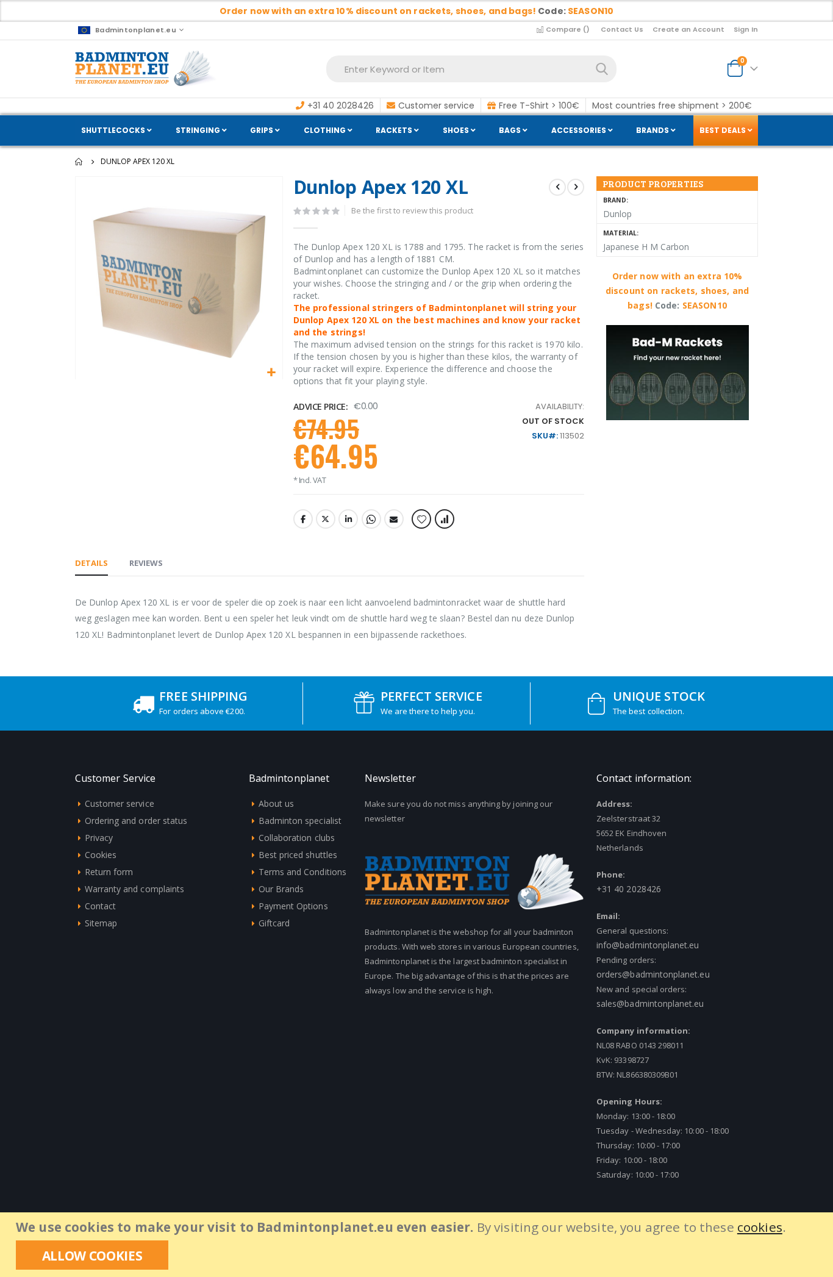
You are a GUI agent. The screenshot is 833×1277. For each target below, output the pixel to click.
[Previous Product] (557, 187)
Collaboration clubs (297, 837)
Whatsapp (371, 519)
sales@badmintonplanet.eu (650, 1003)
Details (91, 562)
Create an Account (688, 29)
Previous (617, 400)
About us (277, 803)
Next (738, 400)
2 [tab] (686, 399)
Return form (109, 872)
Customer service (119, 803)
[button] (271, 373)
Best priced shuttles (298, 854)
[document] (418, 1245)
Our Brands (281, 889)
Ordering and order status (136, 820)
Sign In (746, 29)
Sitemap (101, 923)
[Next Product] (575, 187)
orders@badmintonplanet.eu (653, 974)
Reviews (146, 562)
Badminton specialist (300, 820)
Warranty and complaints (135, 889)
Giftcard (274, 923)
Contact (100, 906)
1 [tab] (669, 399)
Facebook (303, 519)
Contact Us (622, 29)
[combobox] (471, 68)
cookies (759, 1227)
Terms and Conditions (302, 872)
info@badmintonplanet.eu (647, 945)
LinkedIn (348, 519)
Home (79, 161)
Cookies (100, 854)
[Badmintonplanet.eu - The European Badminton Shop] (146, 69)
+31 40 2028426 (628, 889)
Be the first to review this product (412, 210)
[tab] (91, 563)
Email (394, 519)
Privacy (99, 837)
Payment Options (293, 906)
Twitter (325, 519)
